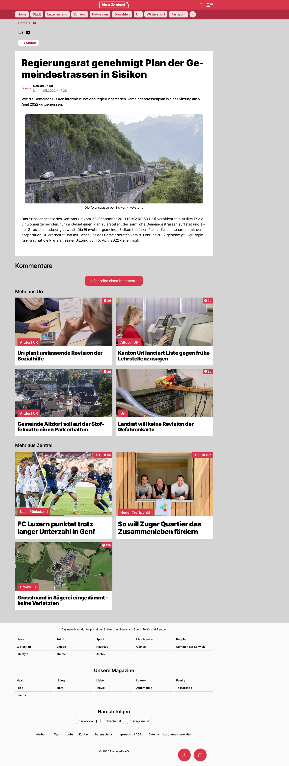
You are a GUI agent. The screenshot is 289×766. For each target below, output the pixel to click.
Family (180, 680)
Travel (100, 687)
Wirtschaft (24, 646)
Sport (100, 639)
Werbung (42, 734)
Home (22, 23)
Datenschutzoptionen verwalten (170, 734)
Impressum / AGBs (130, 734)
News (20, 639)
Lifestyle (22, 654)
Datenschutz (103, 734)
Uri (34, 23)
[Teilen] (184, 755)
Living (60, 680)
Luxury (141, 680)
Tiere (59, 687)
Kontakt (84, 734)
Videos (61, 646)
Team (57, 734)
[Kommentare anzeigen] (200, 755)
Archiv (100, 654)
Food (20, 687)
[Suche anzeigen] (202, 4)
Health (21, 680)
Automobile (144, 687)
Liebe (100, 680)
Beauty (21, 695)
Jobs (70, 734)
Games (141, 646)
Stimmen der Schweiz (191, 646)
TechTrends (184, 687)
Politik (60, 639)
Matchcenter (145, 639)
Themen (62, 654)
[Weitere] (192, 14)
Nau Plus (102, 646)
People (181, 639)
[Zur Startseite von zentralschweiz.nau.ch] (114, 5)
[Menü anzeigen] (209, 5)
